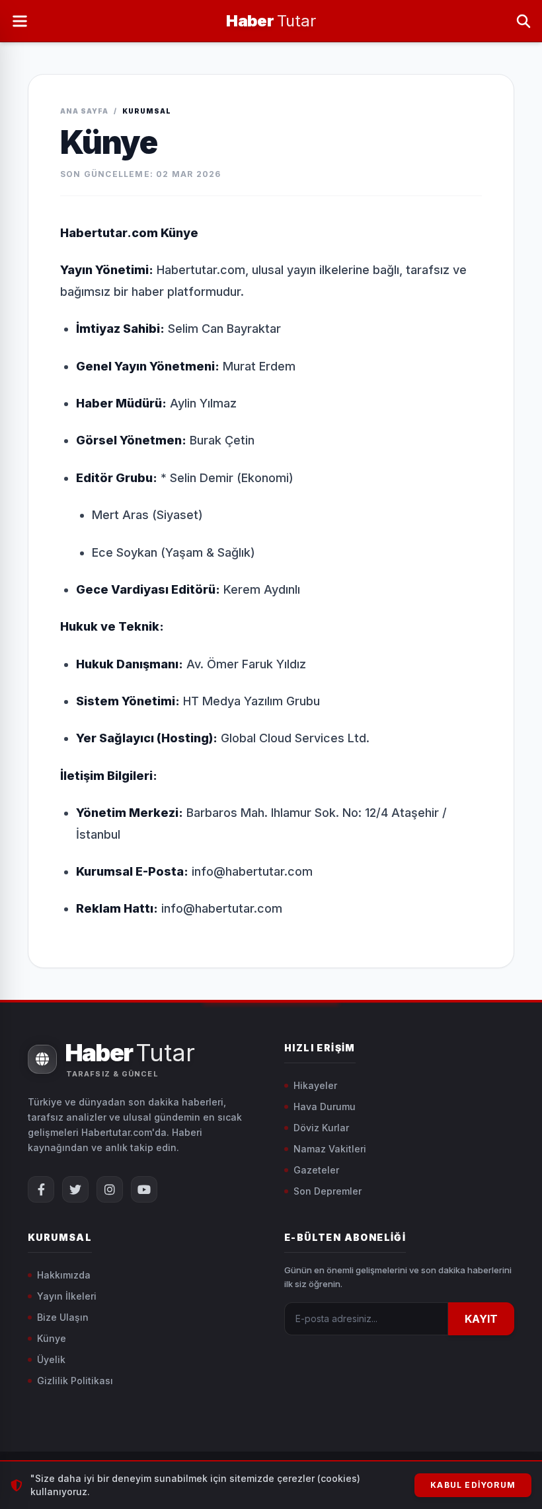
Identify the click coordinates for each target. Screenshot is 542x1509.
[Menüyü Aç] (19, 21)
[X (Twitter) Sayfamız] (75, 1189)
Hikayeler (315, 1085)
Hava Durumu (324, 1106)
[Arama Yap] (523, 21)
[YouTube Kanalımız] (144, 1189)
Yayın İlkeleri (67, 1296)
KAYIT (481, 1318)
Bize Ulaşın (63, 1317)
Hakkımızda (64, 1275)
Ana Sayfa (84, 111)
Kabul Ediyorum (473, 1485)
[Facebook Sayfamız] (41, 1189)
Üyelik (51, 1359)
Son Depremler (327, 1191)
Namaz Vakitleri (329, 1148)
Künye (51, 1338)
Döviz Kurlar (321, 1127)
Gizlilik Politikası (75, 1380)
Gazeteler (316, 1170)
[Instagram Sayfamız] (110, 1189)
